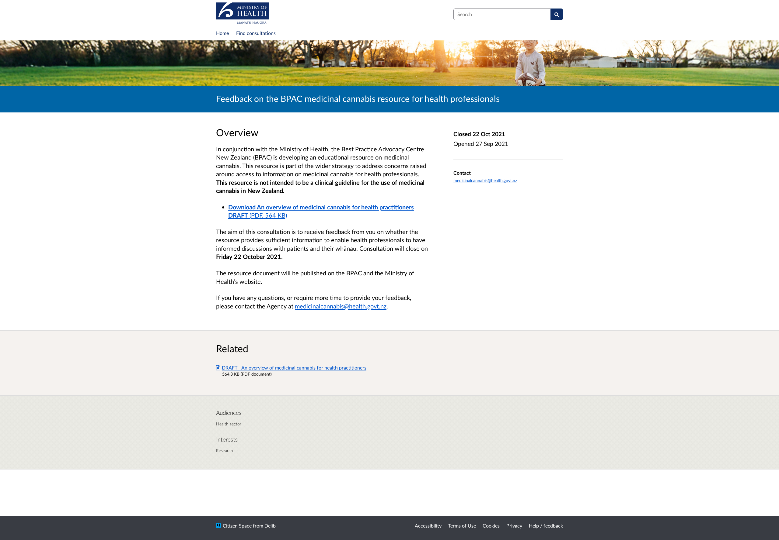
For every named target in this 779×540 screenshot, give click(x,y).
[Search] (556, 14)
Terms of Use (462, 525)
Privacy (514, 525)
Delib (270, 525)
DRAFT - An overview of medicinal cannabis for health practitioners (294, 367)
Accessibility (428, 525)
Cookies (491, 525)
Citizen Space (237, 525)
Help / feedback (546, 525)
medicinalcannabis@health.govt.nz (340, 306)
